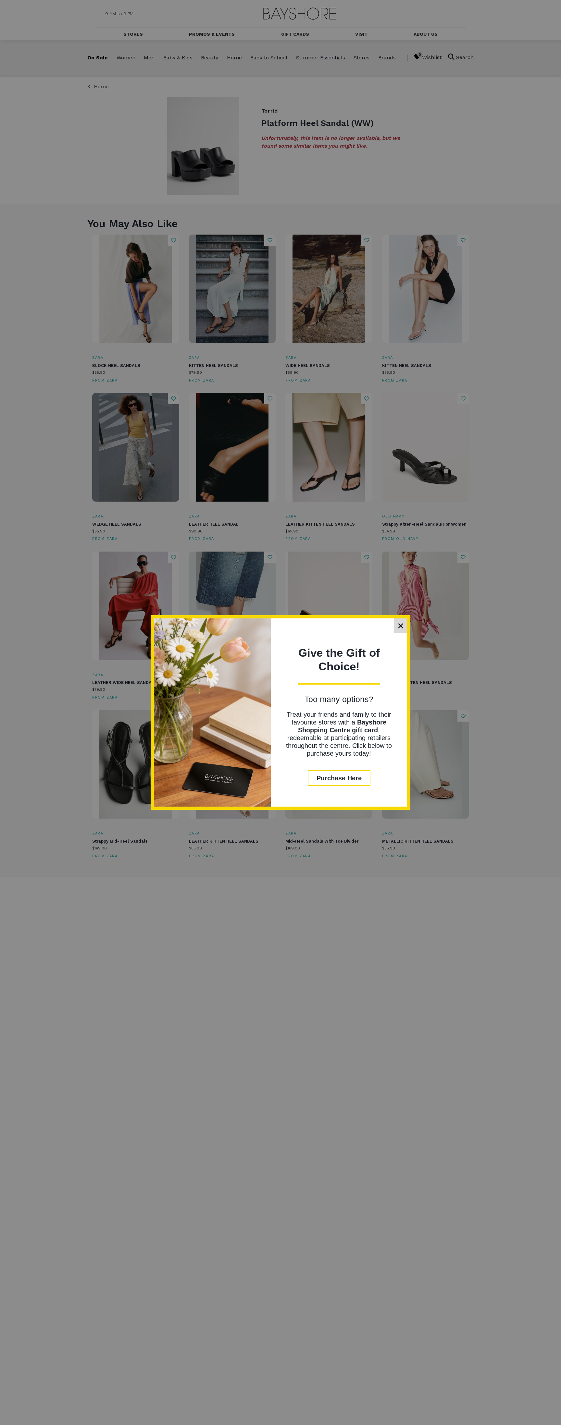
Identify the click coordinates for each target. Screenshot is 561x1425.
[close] (400, 625)
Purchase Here (339, 778)
